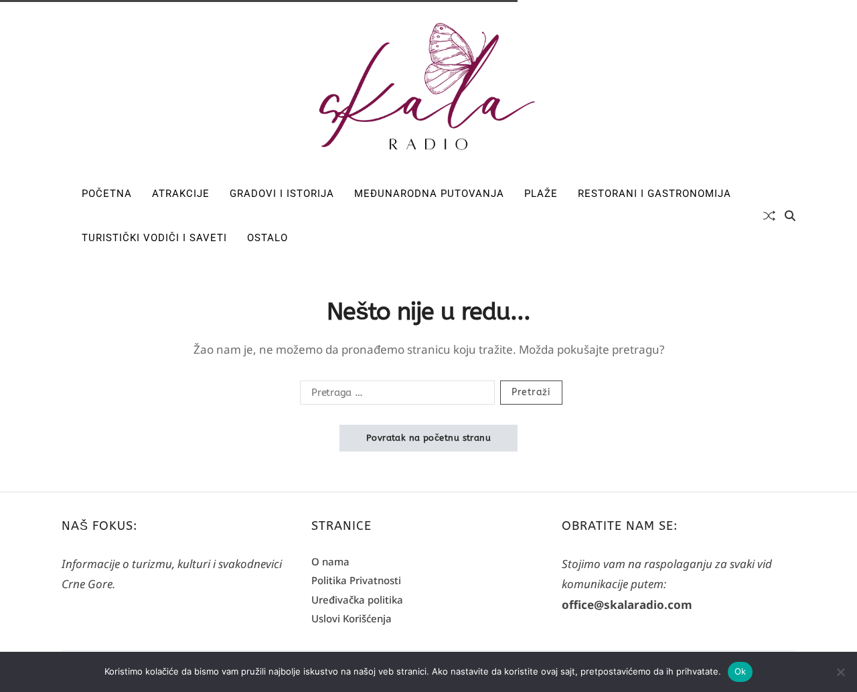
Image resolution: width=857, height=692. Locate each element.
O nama (330, 561)
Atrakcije (181, 194)
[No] (840, 672)
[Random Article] (769, 216)
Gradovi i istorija (282, 194)
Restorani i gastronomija (654, 194)
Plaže (541, 194)
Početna (107, 194)
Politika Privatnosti (356, 580)
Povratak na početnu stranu (428, 438)
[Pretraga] (790, 215)
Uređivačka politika (357, 599)
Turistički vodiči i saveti (154, 238)
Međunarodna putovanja (429, 194)
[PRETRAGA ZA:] (395, 395)
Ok (740, 671)
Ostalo (267, 238)
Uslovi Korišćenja (351, 618)
